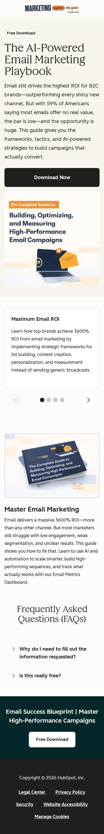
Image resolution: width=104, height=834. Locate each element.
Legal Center (32, 792)
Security (25, 804)
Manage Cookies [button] (52, 816)
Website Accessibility (66, 804)
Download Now (52, 177)
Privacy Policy (70, 792)
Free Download (52, 739)
